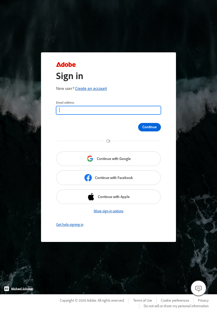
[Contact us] (198, 288)
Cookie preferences (175, 300)
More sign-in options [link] (108, 211)
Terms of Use (142, 300)
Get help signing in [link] (69, 224)
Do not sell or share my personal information (176, 306)
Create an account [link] (91, 88)
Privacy (203, 300)
